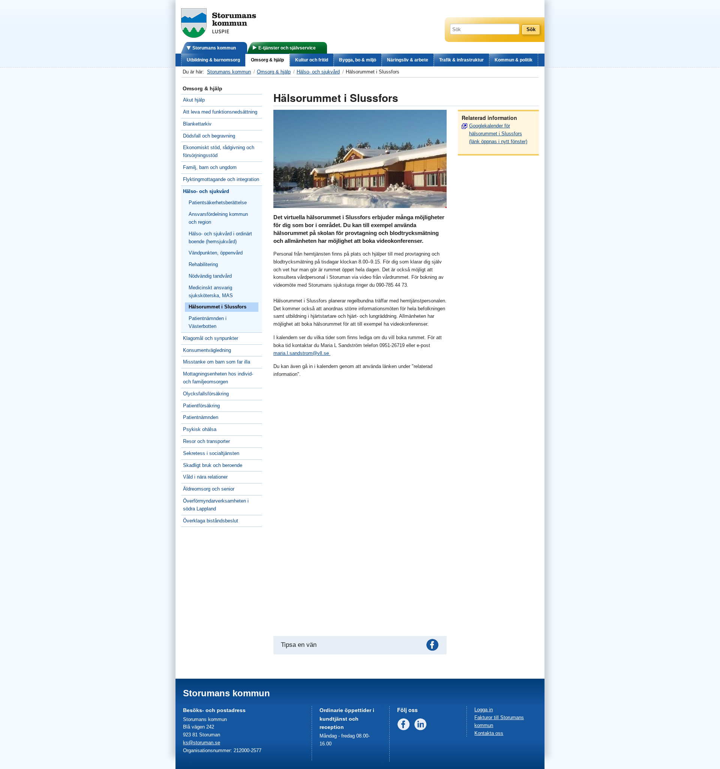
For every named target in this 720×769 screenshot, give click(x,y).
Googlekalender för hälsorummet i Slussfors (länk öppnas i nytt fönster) (498, 133)
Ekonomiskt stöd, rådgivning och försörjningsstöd (218, 151)
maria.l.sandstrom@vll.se (301, 353)
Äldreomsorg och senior (208, 489)
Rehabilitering (203, 264)
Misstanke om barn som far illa (216, 362)
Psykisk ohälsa (199, 429)
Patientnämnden (200, 417)
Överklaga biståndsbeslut (210, 521)
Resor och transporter (206, 441)
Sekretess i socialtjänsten (211, 453)
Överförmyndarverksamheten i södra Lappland (216, 505)
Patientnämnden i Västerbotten (207, 322)
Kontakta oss (488, 733)
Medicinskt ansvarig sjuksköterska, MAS (211, 291)
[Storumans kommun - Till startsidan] (218, 36)
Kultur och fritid (311, 60)
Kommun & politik (513, 60)
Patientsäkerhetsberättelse (218, 202)
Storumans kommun (214, 48)
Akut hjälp (194, 100)
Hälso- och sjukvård (318, 72)
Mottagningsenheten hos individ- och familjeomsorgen (218, 377)
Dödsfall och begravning (209, 136)
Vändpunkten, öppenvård (216, 253)
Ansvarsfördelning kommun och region (218, 218)
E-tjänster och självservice (287, 48)
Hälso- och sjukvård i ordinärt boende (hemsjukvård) (220, 237)
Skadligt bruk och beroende (212, 465)
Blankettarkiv (197, 124)
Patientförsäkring (201, 405)
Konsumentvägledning (207, 350)
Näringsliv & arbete (407, 60)
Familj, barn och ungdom (210, 167)
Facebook (434, 646)
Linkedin (422, 726)
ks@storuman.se (201, 742)
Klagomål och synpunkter (210, 338)
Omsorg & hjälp (267, 60)
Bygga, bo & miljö (357, 60)
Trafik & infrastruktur (461, 60)
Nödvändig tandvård (210, 276)
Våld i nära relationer (205, 477)
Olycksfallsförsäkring (206, 393)
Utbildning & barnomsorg (213, 60)
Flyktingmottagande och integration (221, 179)
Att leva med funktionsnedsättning (220, 112)
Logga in (483, 709)
